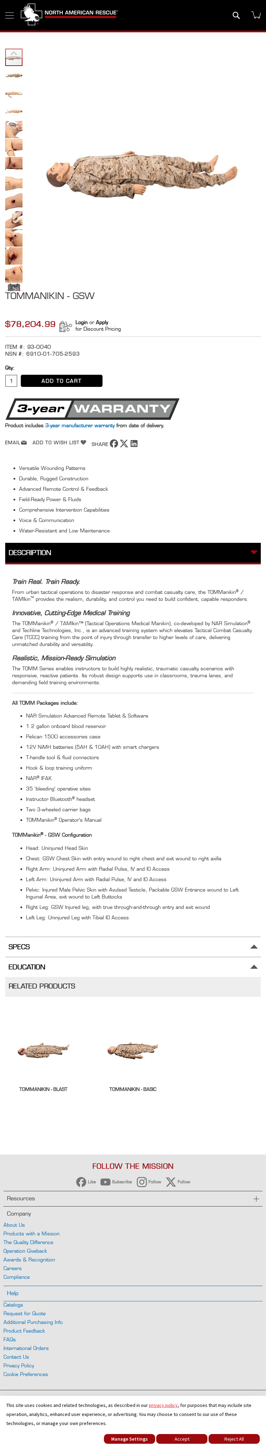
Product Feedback (24, 1331)
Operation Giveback (25, 1251)
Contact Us (16, 1357)
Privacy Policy (18, 1365)
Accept (182, 1439)
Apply (102, 322)
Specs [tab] (19, 947)
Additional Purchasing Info (33, 1322)
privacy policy (163, 1405)
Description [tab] (30, 553)
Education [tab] (27, 967)
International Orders (26, 1348)
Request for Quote (24, 1313)
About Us (14, 1225)
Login (82, 322)
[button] (14, 53)
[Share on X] (124, 446)
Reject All (234, 1439)
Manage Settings (129, 1439)
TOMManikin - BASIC (133, 1089)
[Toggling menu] (9, 15)
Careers (12, 1268)
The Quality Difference (28, 1242)
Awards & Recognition (29, 1259)
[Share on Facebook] (114, 446)
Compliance (16, 1277)
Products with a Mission (31, 1233)
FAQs (9, 1339)
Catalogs (13, 1305)
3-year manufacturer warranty (80, 425)
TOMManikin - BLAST (43, 1089)
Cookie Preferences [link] (25, 1374)
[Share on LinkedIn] (134, 446)
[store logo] (69, 15)
